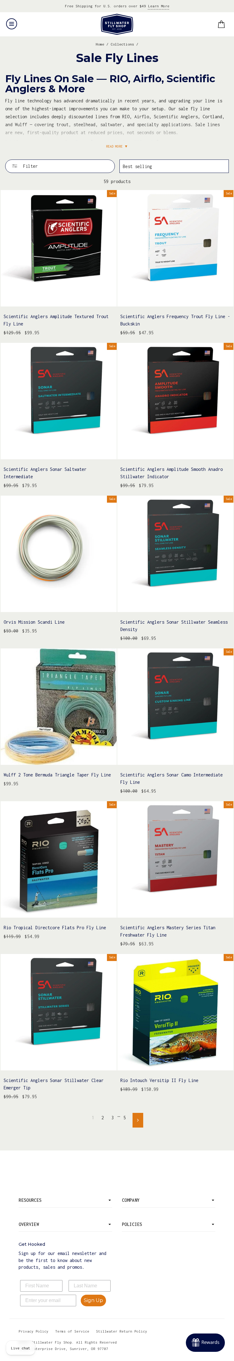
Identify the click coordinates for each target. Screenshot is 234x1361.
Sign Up (93, 1300)
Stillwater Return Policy (121, 1331)
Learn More (158, 6)
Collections (122, 44)
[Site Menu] (11, 23)
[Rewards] (205, 1342)
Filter (29, 166)
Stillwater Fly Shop (117, 24)
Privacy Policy (33, 1331)
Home (100, 44)
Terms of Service (72, 1331)
